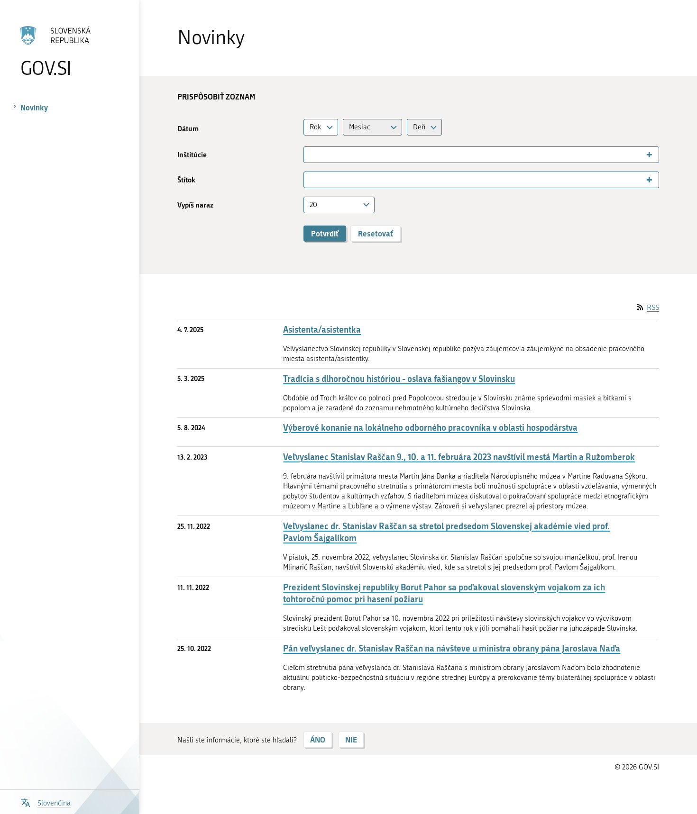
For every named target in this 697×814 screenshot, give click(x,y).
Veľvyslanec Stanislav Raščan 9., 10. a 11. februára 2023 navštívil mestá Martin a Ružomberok (459, 457)
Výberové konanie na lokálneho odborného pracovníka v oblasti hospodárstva (430, 428)
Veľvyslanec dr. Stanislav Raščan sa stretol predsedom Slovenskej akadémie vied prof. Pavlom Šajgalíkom (446, 532)
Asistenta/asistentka (322, 329)
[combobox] (320, 127)
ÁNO (317, 739)
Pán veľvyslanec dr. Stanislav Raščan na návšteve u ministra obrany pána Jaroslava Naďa (451, 648)
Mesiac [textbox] (359, 127)
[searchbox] (310, 155)
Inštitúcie (192, 155)
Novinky (34, 107)
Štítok (186, 180)
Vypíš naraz (195, 205)
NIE (351, 739)
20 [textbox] (313, 204)
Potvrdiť (325, 233)
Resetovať (375, 233)
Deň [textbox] (419, 127)
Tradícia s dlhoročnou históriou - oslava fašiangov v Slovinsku (399, 379)
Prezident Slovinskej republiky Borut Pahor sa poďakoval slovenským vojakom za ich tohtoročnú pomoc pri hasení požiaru (444, 593)
